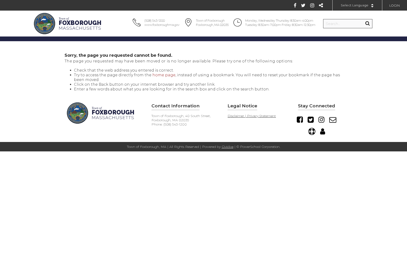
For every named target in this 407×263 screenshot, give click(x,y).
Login (394, 5)
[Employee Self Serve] (322, 131)
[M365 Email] (333, 119)
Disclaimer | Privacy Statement (252, 116)
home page (163, 75)
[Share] (321, 5)
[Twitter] (303, 5)
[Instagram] (312, 5)
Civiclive (227, 147)
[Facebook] (295, 5)
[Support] (312, 131)
